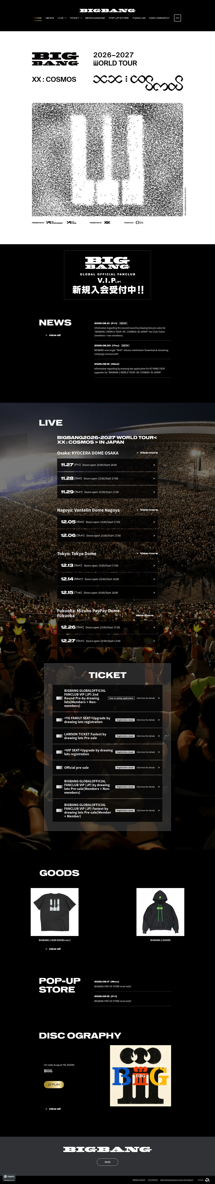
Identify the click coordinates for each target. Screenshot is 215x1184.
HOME (38, 18)
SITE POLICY (153, 1179)
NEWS (50, 18)
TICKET (74, 18)
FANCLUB (139, 18)
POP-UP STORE (119, 18)
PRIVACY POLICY (139, 1179)
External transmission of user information (176, 1179)
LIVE (61, 18)
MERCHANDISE (95, 18)
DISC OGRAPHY (159, 18)
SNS (177, 18)
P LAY (56, 1084)
